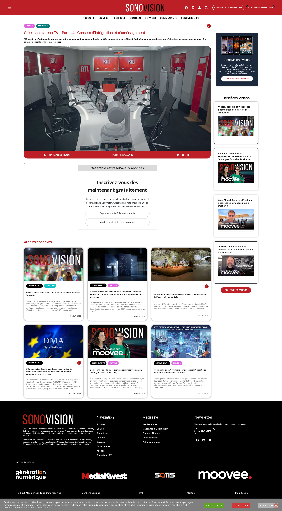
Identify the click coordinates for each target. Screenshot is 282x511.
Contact (191, 493)
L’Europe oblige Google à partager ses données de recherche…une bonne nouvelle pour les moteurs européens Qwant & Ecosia (49, 371)
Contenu (135, 18)
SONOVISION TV (190, 18)
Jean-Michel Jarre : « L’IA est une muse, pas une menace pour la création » (235, 203)
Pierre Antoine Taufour (59, 154)
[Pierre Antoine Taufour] (44, 155)
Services (150, 18)
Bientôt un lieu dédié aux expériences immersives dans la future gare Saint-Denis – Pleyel (234, 156)
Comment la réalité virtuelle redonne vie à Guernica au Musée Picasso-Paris (235, 249)
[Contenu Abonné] (209, 26)
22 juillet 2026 (202, 315)
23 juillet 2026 (138, 316)
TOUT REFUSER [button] (241, 505)
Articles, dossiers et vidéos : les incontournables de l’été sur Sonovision (234, 110)
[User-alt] (200, 8)
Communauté (168, 18)
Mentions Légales (91, 493)
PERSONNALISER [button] (268, 505)
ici (49, 507)
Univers (103, 18)
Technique (119, 18)
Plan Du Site (241, 493)
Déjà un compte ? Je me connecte (117, 213)
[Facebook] (186, 8)
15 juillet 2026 (138, 393)
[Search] (206, 8)
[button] (178, 154)
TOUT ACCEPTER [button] (214, 505)
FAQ (141, 493)
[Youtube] (210, 440)
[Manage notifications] (276, 505)
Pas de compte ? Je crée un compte (117, 222)
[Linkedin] (193, 8)
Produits (89, 18)
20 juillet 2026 (74, 394)
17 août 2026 (75, 316)
